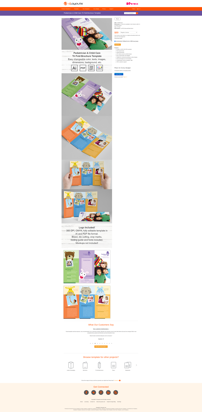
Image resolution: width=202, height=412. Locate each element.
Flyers (113, 370)
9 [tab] (109, 343)
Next (139, 336)
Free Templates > (86, 8)
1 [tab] (90, 343)
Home (81, 401)
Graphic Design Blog (111, 401)
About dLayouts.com (100, 401)
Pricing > (104, 8)
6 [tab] (102, 343)
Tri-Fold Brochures (99, 370)
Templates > (76, 8)
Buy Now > (117, 44)
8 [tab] (107, 343)
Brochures (85, 370)
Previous (62, 336)
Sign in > (138, 8)
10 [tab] (111, 343)
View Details (135, 41)
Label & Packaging (71, 370)
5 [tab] (100, 343)
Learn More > (118, 74)
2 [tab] (93, 343)
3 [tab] (95, 343)
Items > (134, 8)
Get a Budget (96, 8)
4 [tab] (97, 343)
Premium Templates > (66, 8)
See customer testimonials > (101, 329)
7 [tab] (104, 343)
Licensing (86, 401)
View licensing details (118, 38)
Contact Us (116, 380)
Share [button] (117, 18)
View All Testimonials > (101, 346)
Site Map (119, 401)
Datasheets (127, 370)
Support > (111, 8)
